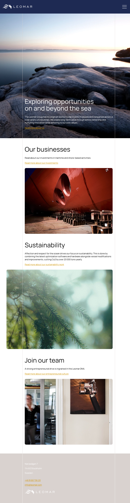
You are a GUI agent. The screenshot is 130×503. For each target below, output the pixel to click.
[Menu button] (124, 7)
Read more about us (34, 127)
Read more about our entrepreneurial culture (47, 373)
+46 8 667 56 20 (33, 480)
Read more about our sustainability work (44, 264)
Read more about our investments (41, 162)
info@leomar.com (33, 484)
